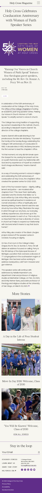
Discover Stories (9, 459)
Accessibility (6, 487)
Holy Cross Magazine (21, 3)
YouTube (34, 470)
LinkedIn (28, 470)
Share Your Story (9, 467)
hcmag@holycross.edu (28, 465)
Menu (38, 3)
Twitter (31, 470)
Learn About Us (8, 463)
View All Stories (21, 434)
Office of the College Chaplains (17, 109)
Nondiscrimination (8, 490)
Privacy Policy (6, 484)
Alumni (5, 96)
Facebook (22, 470)
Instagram (25, 470)
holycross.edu (8, 470)
